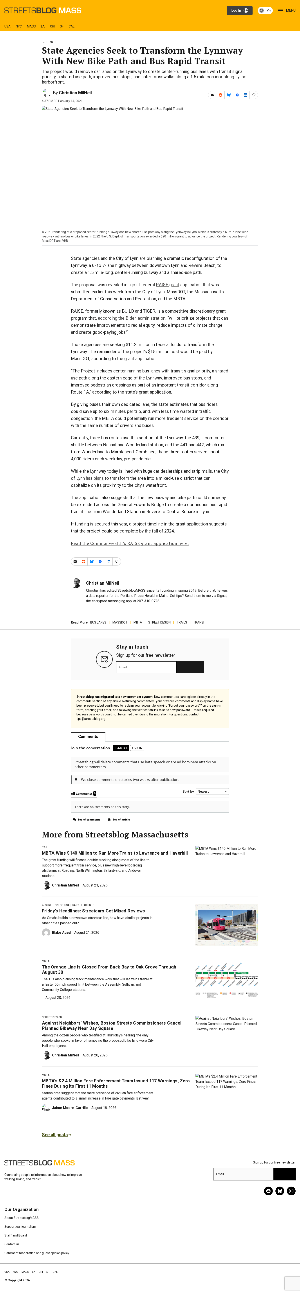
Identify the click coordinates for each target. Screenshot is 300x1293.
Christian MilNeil (75, 92)
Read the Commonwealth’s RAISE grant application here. (130, 543)
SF (61, 26)
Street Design (159, 622)
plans (99, 478)
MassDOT (119, 622)
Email (123, 667)
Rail (45, 847)
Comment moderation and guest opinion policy (36, 1253)
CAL (71, 26)
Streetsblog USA (57, 905)
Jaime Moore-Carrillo (70, 1108)
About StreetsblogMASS (21, 1218)
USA (7, 26)
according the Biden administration (131, 318)
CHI (52, 26)
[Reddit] (268, 1191)
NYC (19, 26)
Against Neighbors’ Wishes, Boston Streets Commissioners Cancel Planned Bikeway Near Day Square (111, 1025)
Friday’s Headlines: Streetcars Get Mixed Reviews (93, 911)
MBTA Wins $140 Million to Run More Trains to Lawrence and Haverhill (115, 853)
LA (43, 26)
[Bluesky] (279, 1191)
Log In (236, 10)
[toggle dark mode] (265, 10)
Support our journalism (20, 1226)
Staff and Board (15, 1235)
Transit (199, 622)
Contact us (11, 1244)
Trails (182, 622)
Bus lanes (49, 42)
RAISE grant (167, 284)
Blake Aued (61, 932)
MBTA (138, 622)
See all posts (55, 1134)
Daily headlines (83, 905)
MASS (31, 26)
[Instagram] (291, 1191)
